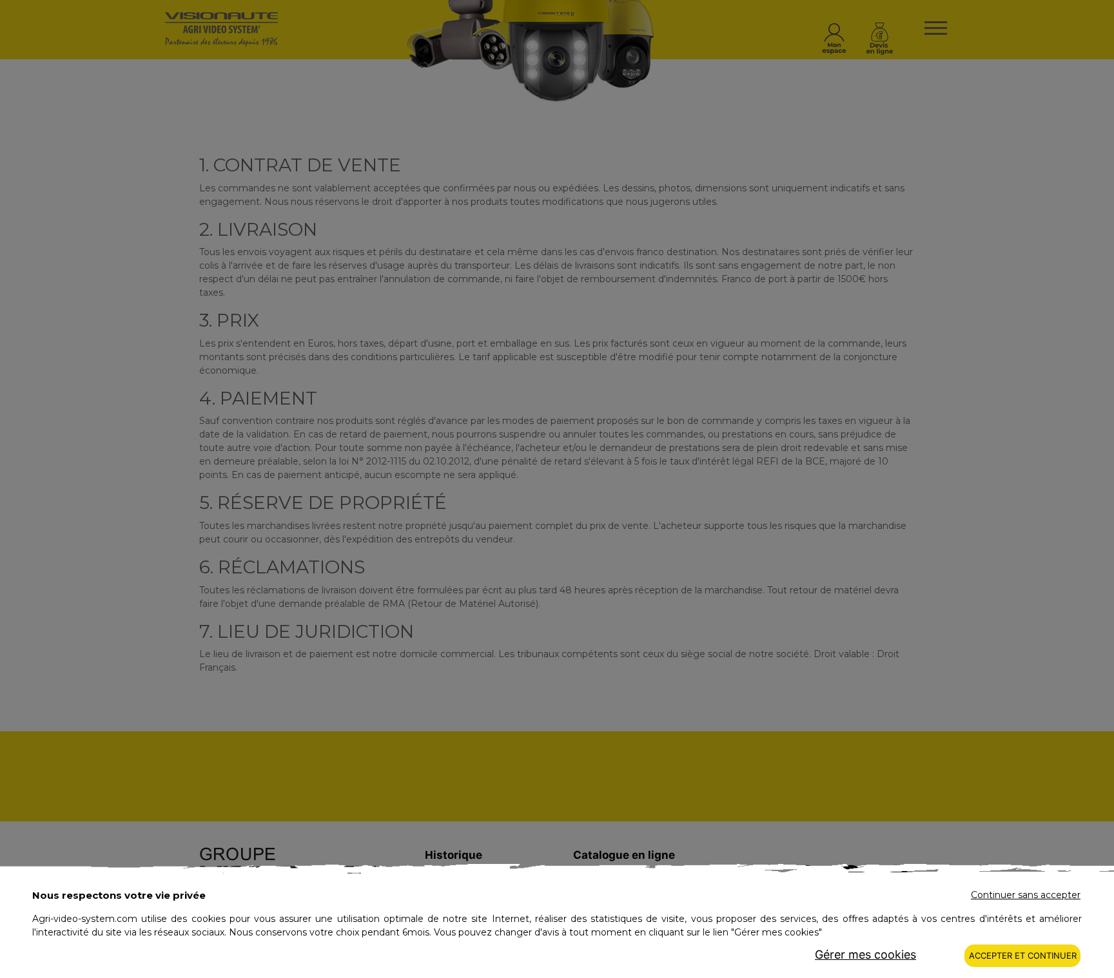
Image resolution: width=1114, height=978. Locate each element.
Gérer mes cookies (865, 954)
